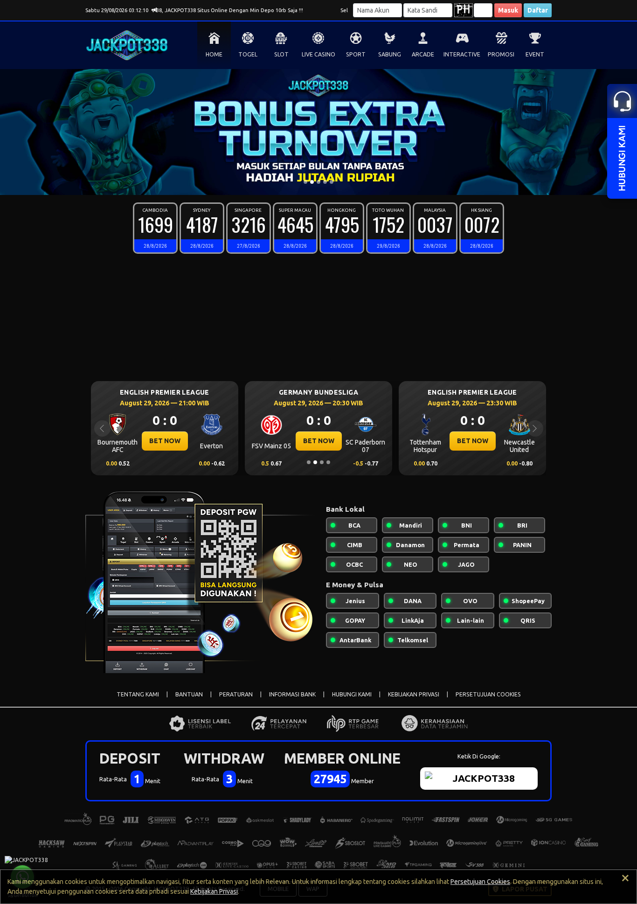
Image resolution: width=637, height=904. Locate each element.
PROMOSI (501, 54)
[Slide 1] (305, 181)
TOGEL (247, 54)
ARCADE (423, 54)
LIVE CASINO (318, 54)
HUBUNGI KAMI (352, 694)
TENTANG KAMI (138, 694)
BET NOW (164, 441)
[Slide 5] (331, 181)
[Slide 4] (325, 181)
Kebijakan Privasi (214, 891)
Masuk (508, 10)
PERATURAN (236, 694)
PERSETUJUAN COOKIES (488, 694)
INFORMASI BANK (292, 694)
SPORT (356, 54)
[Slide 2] (312, 181)
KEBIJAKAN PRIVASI (413, 694)
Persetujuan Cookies (480, 881)
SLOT (281, 54)
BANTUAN (189, 694)
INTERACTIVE (461, 54)
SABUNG (389, 54)
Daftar (537, 10)
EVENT (535, 54)
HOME (214, 54)
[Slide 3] (318, 181)
